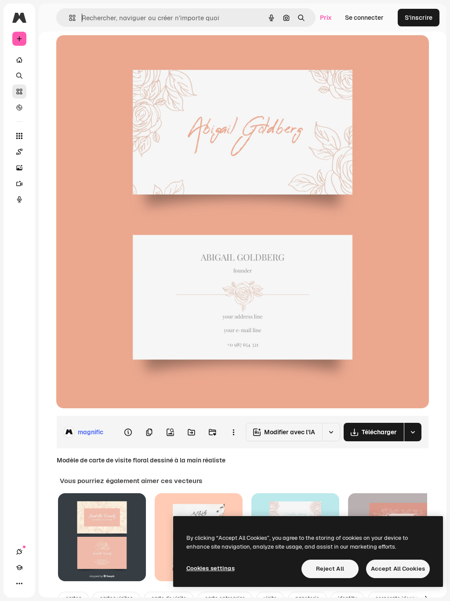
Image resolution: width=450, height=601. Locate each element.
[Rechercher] (19, 76)
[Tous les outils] (19, 136)
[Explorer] (19, 107)
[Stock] (19, 91)
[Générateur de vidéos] (19, 183)
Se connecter (364, 18)
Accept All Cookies (398, 568)
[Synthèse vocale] (19, 199)
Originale (114, 52)
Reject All (330, 568)
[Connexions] (19, 552)
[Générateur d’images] (19, 168)
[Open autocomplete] (69, 18)
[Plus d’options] (233, 432)
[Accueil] (19, 60)
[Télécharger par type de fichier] (412, 432)
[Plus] (19, 583)
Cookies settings (210, 568)
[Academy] (19, 568)
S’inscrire (418, 18)
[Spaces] (19, 152)
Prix (326, 18)
